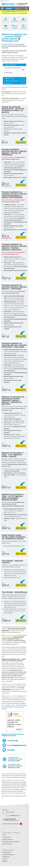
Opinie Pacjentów (6, 852)
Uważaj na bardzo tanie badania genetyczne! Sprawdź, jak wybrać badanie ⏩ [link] (14, 12)
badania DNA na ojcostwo (11, 635)
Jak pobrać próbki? (6, 843)
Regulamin (5, 861)
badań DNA (22, 689)
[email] (14, 815)
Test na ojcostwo (6, 837)
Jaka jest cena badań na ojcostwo (10, 44)
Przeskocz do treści (4, 1)
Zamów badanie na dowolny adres (10, 823)
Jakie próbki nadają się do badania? (10, 841)
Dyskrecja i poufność (7, 839)
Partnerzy (4, 859)
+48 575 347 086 (10, 812)
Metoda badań (5, 856)
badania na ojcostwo (12, 684)
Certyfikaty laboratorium (8, 854)
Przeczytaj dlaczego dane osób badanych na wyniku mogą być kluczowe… (14, 706)
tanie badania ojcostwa (11, 696)
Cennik (4, 835)
